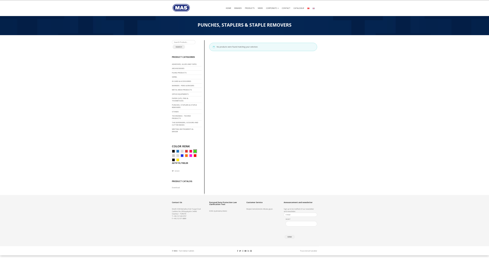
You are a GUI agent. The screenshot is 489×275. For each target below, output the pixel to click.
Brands (238, 8)
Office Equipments (180, 94)
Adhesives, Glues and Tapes (184, 64)
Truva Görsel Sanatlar (308, 251)
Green (177, 171)
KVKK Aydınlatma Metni (218, 211)
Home (228, 8)
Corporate (271, 8)
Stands (175, 112)
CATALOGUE (299, 8)
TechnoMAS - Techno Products (181, 117)
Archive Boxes (178, 68)
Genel (174, 77)
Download (176, 187)
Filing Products (179, 73)
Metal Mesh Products (182, 90)
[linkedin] (248, 251)
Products (250, 8)
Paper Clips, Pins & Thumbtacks (180, 99)
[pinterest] (251, 251)
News (260, 8)
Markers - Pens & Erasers (183, 85)
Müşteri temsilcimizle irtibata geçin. (259, 209)
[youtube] (245, 251)
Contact (286, 8)
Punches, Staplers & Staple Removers (184, 106)
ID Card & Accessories (181, 81)
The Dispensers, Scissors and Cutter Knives (185, 123)
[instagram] (243, 251)
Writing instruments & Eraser (182, 130)
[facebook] (237, 251)
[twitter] (240, 251)
